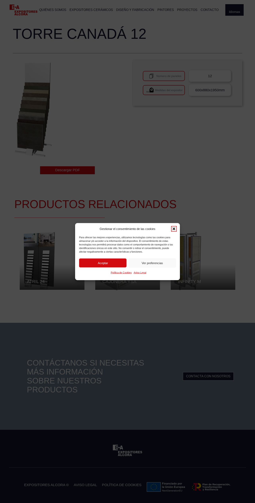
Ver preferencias (152, 263)
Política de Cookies (121, 272)
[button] (174, 229)
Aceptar (103, 263)
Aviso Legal (140, 272)
